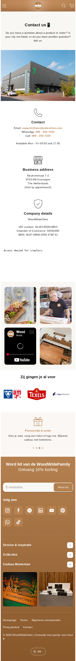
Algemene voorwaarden (46, 620)
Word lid (63, 487)
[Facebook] (18, 510)
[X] (29, 510)
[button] (33, 448)
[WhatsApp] (7, 522)
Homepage (9, 620)
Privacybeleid (11, 627)
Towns (24, 620)
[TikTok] (18, 522)
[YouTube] (51, 510)
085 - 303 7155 (45, 131)
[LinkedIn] (40, 510)
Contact (27, 627)
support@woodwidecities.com (42, 127)
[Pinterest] (62, 510)
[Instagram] (7, 510)
